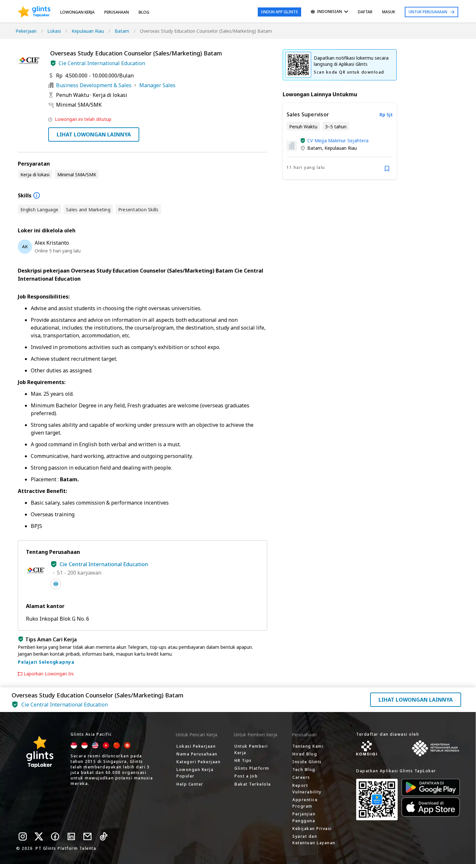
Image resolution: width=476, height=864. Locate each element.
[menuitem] (329, 12)
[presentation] (34, 12)
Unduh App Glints (279, 12)
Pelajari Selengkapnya (46, 662)
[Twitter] (38, 836)
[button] (53, 63)
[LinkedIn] (71, 836)
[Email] (87, 836)
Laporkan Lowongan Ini (49, 673)
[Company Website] (56, 584)
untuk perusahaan (428, 12)
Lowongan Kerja (77, 12)
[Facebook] (55, 836)
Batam (122, 31)
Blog (144, 12)
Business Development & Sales (93, 85)
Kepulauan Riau (88, 31)
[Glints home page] (34, 12)
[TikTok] (103, 836)
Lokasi (54, 31)
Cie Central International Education (102, 63)
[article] (340, 141)
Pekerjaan (26, 31)
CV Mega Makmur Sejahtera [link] (337, 140)
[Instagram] (22, 836)
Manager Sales (157, 85)
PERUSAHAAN (116, 12)
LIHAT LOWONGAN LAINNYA (94, 134)
